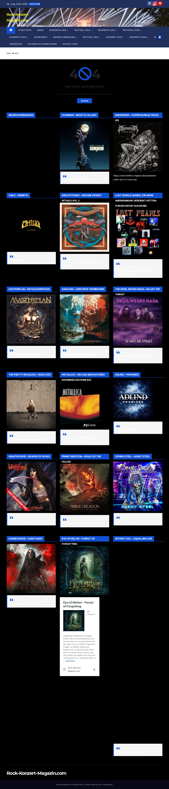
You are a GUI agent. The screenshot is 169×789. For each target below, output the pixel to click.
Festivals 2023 (131, 30)
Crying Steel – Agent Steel (130, 521)
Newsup (94, 784)
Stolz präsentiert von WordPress (69, 784)
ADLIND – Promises (126, 429)
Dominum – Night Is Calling (77, 180)
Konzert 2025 (114, 37)
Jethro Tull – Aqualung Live (130, 752)
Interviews (40, 37)
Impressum (16, 44)
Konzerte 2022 (18, 37)
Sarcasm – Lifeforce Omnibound (79, 354)
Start (9, 53)
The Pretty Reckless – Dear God (26, 439)
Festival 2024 (82, 30)
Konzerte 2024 (58, 30)
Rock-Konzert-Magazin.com (36, 773)
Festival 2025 (91, 37)
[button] (155, 37)
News (40, 30)
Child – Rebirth (17, 260)
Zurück (84, 100)
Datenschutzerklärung (42, 44)
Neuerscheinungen (64, 37)
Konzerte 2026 (138, 37)
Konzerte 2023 (107, 30)
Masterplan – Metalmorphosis (25, 354)
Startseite (24, 30)
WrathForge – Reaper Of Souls (25, 521)
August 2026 (70, 44)
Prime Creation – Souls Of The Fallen (82, 523)
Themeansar (107, 784)
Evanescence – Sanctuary (23, 603)
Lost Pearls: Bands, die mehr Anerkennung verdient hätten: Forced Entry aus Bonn (136, 270)
